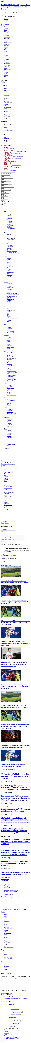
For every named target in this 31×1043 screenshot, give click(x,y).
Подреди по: (4, 557)
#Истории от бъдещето (10, 471)
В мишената (7, 38)
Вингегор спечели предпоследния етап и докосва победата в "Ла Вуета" (15, 7)
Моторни (6, 45)
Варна (5, 140)
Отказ (4, 465)
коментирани (8, 565)
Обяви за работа (8, 124)
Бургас (5, 141)
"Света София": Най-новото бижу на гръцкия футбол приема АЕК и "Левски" (15, 581)
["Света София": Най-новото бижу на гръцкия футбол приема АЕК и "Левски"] (11, 576)
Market (5, 126)
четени (2, 565)
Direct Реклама (8, 130)
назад (2, 1)
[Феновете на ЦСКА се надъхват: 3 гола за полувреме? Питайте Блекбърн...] (11, 741)
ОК (1, 465)
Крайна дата (11, 464)
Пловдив (6, 138)
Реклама (6, 883)
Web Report (7, 507)
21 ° (2, 207)
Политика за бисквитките (11, 891)
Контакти (6, 884)
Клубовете (7, 493)
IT (4, 482)
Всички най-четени (6, 669)
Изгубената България (9, 492)
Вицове (6, 100)
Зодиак (6, 108)
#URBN (6, 118)
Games (5, 105)
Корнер (6, 20)
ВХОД (2, 554)
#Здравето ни (7, 107)
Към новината (4, 880)
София (5, 137)
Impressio (6, 483)
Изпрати (3, 541)
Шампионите (7, 42)
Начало (6, 19)
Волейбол (6, 31)
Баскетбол (6, 32)
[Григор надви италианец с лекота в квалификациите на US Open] (11, 760)
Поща (5, 127)
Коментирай (4, 529)
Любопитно (7, 37)
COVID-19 (7, 116)
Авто (5, 97)
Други (6, 21)
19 (9, 836)
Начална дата (4, 464)
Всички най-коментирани (8, 769)
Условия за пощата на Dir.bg (11, 1038)
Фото (5, 51)
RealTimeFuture (8, 488)
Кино (5, 109)
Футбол (6, 28)
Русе (5, 142)
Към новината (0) (5, 555)
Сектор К (6, 35)
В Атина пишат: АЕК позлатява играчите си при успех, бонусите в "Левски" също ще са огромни (15, 622)
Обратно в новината (6, 15)
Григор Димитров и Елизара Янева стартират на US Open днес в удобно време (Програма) (15, 643)
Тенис (5, 30)
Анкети (6, 98)
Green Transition (8, 486)
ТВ (4, 112)
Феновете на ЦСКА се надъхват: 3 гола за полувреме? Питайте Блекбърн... (15, 746)
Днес (5, 474)
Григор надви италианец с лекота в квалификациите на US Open (13, 765)
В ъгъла (6, 47)
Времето (6, 104)
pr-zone (6, 48)
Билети (6, 129)
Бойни (5, 41)
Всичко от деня (5, 879)
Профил (6, 521)
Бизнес (6, 478)
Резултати (6, 39)
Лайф (5, 475)
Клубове (6, 111)
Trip (5, 114)
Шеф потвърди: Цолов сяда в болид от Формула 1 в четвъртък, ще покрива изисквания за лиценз (14, 664)
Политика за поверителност (11, 890)
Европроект (7, 887)
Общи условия (8, 886)
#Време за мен (8, 102)
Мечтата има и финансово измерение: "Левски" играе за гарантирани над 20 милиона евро (14, 601)
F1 (4, 34)
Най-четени (4, 770)
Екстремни (7, 44)
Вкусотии (6, 101)
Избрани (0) (13, 555)
